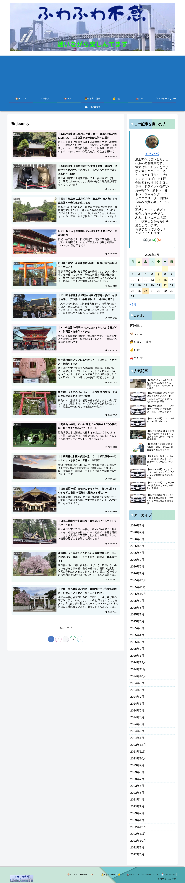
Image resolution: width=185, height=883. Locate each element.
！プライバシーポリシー (148, 874)
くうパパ (152, 154)
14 (158, 280)
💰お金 (121, 874)
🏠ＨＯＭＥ (72, 874)
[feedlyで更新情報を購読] (154, 240)
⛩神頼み (84, 874)
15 (165, 280)
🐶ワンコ (94, 874)
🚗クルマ (131, 874)
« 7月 (132, 304)
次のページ (66, 627)
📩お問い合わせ (168, 874)
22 (165, 285)
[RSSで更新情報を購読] (159, 240)
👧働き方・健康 (108, 874)
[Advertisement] (92, 74)
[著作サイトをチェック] (145, 240)
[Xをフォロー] (150, 240)
